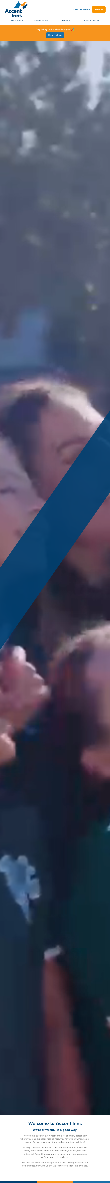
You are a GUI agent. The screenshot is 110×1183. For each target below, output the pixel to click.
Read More (55, 35)
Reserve (99, 9)
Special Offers (41, 20)
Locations (16, 20)
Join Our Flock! (91, 20)
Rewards (66, 20)
